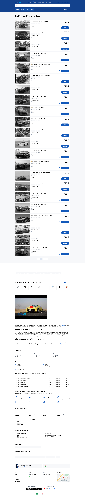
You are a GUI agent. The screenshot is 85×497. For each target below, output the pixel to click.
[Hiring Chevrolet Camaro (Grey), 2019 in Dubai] (22, 46)
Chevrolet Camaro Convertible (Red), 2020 (41, 172)
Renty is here (41, 343)
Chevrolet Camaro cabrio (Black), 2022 (40, 21)
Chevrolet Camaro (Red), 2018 (39, 129)
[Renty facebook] (49, 489)
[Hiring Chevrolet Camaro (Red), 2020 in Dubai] (22, 35)
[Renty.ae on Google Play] (38, 489)
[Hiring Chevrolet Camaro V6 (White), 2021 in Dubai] (22, 143)
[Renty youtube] (44, 489)
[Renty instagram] (47, 489)
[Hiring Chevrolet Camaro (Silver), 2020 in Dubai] (22, 197)
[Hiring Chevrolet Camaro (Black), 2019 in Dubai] (22, 100)
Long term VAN (19, 273)
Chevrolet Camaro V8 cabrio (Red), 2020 (41, 161)
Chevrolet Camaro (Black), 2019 (39, 96)
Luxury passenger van (26, 273)
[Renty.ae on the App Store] (30, 489)
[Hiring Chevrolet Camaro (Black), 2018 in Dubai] (22, 154)
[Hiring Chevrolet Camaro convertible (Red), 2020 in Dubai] (22, 68)
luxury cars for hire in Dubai (63, 343)
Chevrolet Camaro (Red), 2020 (39, 32)
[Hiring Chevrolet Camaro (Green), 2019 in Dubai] (22, 122)
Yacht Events (31, 446)
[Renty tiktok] (57, 489)
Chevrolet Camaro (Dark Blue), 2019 (40, 247)
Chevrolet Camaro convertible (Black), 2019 (41, 75)
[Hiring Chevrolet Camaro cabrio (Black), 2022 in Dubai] (22, 25)
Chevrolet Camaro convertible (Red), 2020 (41, 64)
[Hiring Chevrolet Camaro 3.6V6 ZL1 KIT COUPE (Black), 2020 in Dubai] (22, 219)
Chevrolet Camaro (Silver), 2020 (39, 193)
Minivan (55, 273)
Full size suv (50, 273)
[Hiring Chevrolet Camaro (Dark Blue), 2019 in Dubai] (22, 251)
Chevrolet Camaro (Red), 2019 (39, 107)
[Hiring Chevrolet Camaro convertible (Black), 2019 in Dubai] (22, 79)
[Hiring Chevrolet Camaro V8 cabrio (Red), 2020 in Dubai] (22, 165)
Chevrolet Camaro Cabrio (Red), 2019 (40, 86)
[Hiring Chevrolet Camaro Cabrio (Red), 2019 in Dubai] (22, 89)
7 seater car (44, 273)
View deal (65, 27)
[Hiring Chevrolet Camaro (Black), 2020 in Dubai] (22, 57)
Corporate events (37, 446)
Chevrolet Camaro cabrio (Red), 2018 (40, 226)
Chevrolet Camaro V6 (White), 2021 (40, 139)
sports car (63, 325)
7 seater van (39, 273)
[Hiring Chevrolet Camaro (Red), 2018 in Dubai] (22, 132)
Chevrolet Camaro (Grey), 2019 (39, 42)
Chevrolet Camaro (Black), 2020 (39, 53)
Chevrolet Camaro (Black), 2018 (39, 150)
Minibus (59, 273)
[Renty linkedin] (52, 489)
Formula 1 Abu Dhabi (24, 446)
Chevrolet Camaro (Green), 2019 (39, 118)
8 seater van (33, 273)
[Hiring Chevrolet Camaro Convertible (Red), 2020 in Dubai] (22, 176)
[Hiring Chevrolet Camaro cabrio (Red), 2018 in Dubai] (22, 230)
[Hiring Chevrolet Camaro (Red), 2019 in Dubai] (22, 111)
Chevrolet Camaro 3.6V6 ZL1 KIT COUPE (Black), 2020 (43, 215)
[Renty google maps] (54, 489)
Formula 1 (17, 446)
